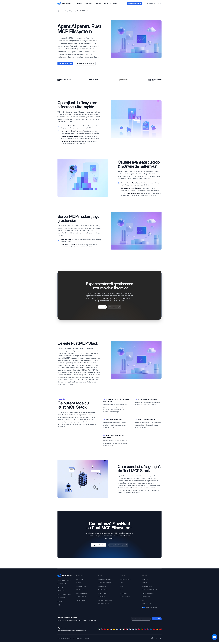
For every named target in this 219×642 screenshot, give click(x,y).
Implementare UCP (103, 603)
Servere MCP (79, 579)
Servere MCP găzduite (104, 582)
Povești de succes (125, 596)
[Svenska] (151, 629)
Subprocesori (146, 596)
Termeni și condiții (147, 586)
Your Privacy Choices (151, 607)
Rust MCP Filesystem (83, 11)
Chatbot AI (60, 590)
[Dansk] (105, 629)
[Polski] (139, 629)
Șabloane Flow (80, 589)
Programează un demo (65, 63)
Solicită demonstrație (134, 3)
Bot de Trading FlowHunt (64, 594)
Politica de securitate (148, 593)
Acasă (64, 11)
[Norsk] (136, 629)
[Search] (124, 3)
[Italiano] (124, 629)
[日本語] (127, 629)
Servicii (98, 3)
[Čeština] (102, 629)
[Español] (114, 629)
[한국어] (130, 629)
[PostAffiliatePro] (64, 80)
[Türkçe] (154, 629)
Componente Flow (81, 586)
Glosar (122, 586)
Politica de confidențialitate (149, 589)
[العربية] (99, 629)
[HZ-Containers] (155, 80)
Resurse (106, 3)
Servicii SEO (101, 596)
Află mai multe (113, 307)
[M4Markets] (124, 79)
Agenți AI (60, 587)
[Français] (120, 629)
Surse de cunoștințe (81, 593)
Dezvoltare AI (102, 586)
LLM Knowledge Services (105, 600)
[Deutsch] (108, 629)
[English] (111, 629)
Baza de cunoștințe (125, 579)
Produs (79, 3)
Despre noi (145, 579)
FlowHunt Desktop (81, 600)
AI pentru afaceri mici (104, 593)
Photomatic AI (61, 597)
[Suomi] (117, 629)
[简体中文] (160, 629)
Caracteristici (88, 3)
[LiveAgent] (93, 80)
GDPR (143, 600)
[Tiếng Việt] (157, 629)
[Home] (58, 11)
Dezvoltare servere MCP (105, 579)
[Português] (142, 629)
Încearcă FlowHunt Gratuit (84, 63)
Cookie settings (146, 603)
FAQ (121, 589)
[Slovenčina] (148, 629)
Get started (102, 307)
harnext (59, 601)
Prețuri (115, 3)
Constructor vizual (81, 596)
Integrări (71, 11)
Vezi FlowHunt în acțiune (64, 580)
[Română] (145, 629)
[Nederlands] (133, 629)
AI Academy (123, 593)
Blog (121, 582)
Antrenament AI (102, 589)
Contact (144, 582)
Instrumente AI (61, 583)
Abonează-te (156, 619)
